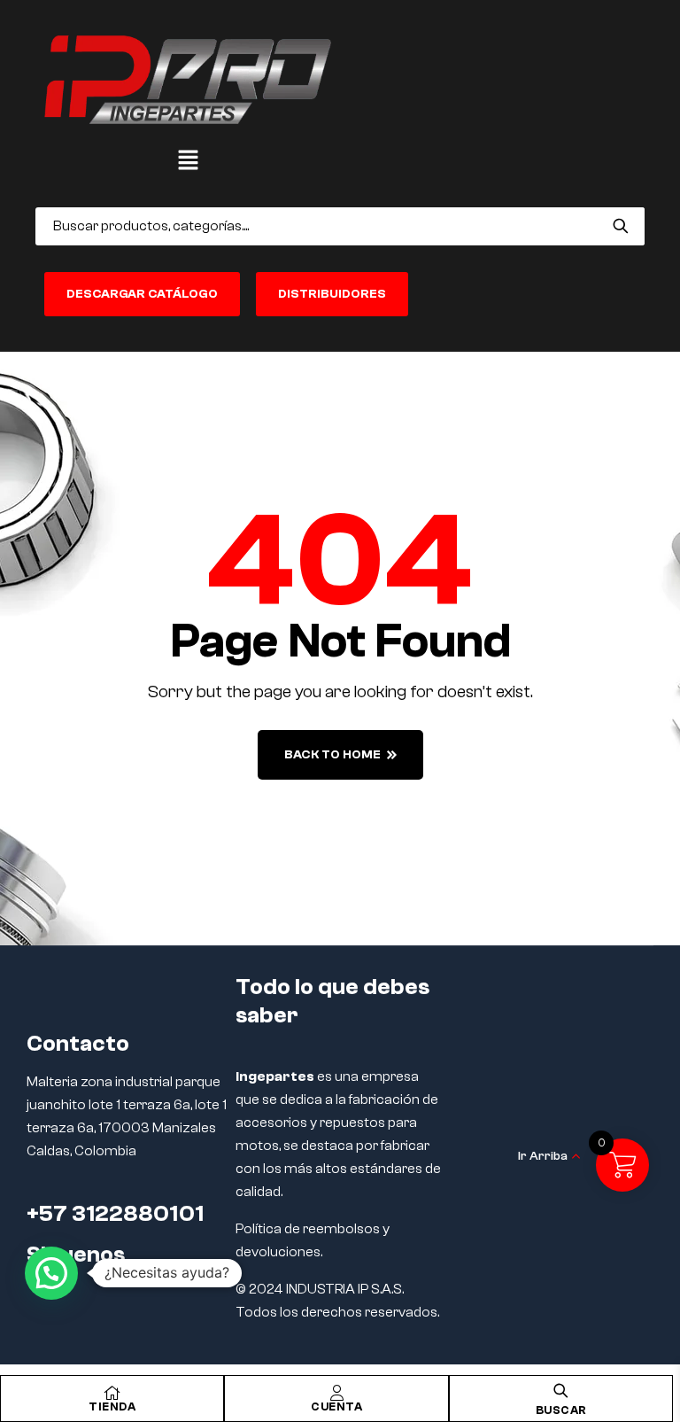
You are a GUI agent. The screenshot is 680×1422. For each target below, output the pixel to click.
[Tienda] (112, 1393)
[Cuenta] (336, 1393)
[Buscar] (620, 226)
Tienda (112, 1406)
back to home (332, 755)
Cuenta (336, 1406)
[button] (187, 161)
